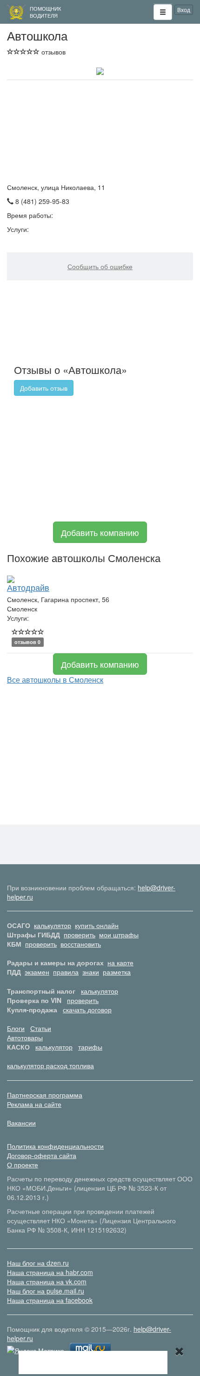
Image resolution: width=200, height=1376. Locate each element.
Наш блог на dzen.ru (38, 1263)
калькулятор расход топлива (50, 1065)
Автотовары (25, 1037)
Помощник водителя (45, 12)
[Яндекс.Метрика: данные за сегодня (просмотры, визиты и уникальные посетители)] (35, 1350)
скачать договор (87, 1009)
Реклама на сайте (34, 1104)
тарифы (90, 1046)
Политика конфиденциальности (55, 1146)
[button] (162, 12)
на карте (120, 962)
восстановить (80, 944)
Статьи (40, 1028)
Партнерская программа (44, 1094)
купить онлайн (97, 925)
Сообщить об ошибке (100, 266)
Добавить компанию (100, 532)
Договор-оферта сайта (41, 1155)
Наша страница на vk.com (47, 1281)
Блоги (16, 1028)
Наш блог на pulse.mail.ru (45, 1290)
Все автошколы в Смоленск (55, 679)
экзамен (37, 971)
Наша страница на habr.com (50, 1272)
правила (66, 971)
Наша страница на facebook (50, 1300)
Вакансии (21, 1122)
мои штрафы (119, 934)
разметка (117, 971)
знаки (90, 971)
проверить (79, 934)
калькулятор (52, 925)
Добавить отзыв (43, 388)
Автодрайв (28, 587)
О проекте (22, 1164)
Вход (183, 10)
